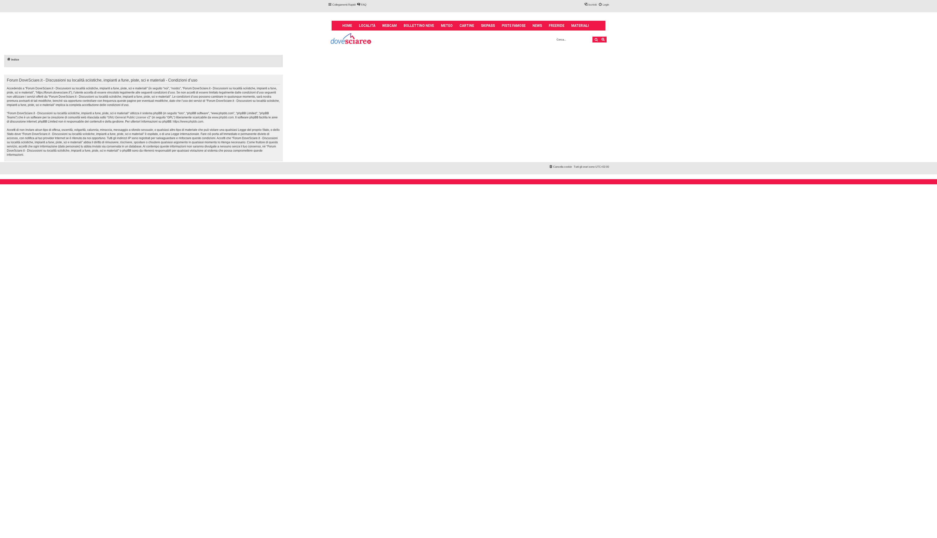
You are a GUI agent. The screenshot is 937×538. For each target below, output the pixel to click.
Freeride (556, 26)
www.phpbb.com (223, 117)
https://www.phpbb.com (188, 121)
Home (347, 26)
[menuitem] (362, 5)
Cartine (466, 26)
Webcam (389, 26)
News (537, 26)
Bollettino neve (419, 26)
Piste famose (514, 26)
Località (367, 26)
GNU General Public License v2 (129, 117)
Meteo (447, 26)
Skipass (488, 26)
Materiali (580, 26)
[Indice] (351, 39)
